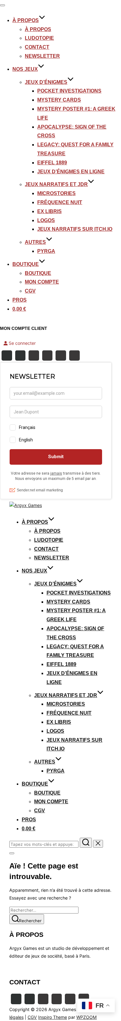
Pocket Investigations (69, 90)
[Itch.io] (61, 355)
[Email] (74, 355)
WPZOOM (86, 1017)
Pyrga (46, 251)
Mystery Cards (59, 100)
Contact (37, 47)
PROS (19, 300)
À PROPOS (25, 20)
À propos (38, 29)
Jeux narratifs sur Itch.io (74, 229)
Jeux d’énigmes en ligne (71, 171)
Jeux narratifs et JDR (56, 184)
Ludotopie (39, 38)
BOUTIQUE (25, 264)
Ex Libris (49, 211)
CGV (30, 291)
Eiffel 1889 (52, 162)
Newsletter (42, 56)
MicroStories (56, 193)
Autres (35, 242)
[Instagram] (20, 355)
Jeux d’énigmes (46, 82)
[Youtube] (34, 355)
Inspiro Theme (52, 1017)
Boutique (38, 273)
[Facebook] (7, 355)
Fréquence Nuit (59, 202)
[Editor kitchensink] (70, 999)
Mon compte (42, 282)
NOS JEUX (25, 69)
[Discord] (47, 355)
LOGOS (46, 220)
